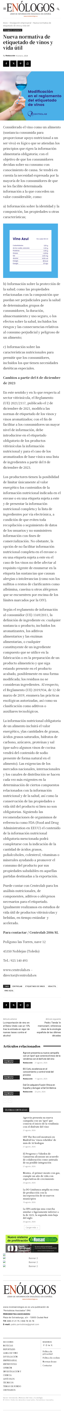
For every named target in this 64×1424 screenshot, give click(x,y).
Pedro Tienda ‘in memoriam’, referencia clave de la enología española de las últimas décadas (49, 1029)
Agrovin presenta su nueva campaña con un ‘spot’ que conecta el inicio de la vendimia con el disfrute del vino (41, 1056)
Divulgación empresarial (20, 23)
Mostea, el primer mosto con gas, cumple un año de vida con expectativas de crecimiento (41, 1175)
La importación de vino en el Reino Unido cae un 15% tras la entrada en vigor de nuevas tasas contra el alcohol (16, 1029)
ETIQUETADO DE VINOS (35, 986)
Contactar (47, 1365)
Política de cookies (51, 1357)
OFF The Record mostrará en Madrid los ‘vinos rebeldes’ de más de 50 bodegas (39, 1139)
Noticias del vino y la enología (31, 1397)
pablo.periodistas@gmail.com (25, 1324)
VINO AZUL (9, 990)
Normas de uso (50, 1361)
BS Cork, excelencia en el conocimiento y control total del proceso (38, 1072)
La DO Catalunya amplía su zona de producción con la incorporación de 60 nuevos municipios (41, 1194)
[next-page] (10, 1101)
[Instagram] (46, 1345)
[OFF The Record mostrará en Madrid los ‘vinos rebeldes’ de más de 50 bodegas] (12, 1141)
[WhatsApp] (28, 64)
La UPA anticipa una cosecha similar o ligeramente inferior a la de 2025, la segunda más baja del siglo (41, 1213)
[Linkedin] (49, 1345)
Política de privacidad (48, 1352)
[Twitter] (13, 64)
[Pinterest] (20, 64)
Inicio (5, 23)
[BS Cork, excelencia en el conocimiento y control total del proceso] (12, 1073)
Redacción (10, 55)
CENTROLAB (17, 986)
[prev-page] (5, 1101)
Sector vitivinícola (10, 1397)
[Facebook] (6, 64)
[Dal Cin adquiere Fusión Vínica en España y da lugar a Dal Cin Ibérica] (12, 1090)
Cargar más (31, 1227)
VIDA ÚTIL (52, 986)
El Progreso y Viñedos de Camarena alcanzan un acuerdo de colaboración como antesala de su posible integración (41, 1158)
